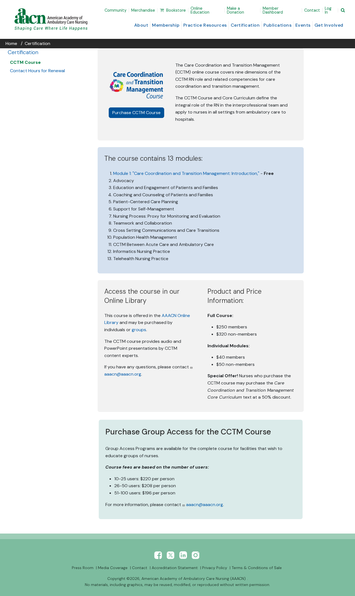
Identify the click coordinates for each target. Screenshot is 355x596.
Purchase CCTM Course (138, 112)
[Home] (52, 19)
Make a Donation (235, 10)
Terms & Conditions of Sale (257, 567)
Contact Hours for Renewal (37, 71)
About (141, 25)
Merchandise (143, 10)
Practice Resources (205, 25)
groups (139, 330)
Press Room (82, 567)
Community (115, 10)
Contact (312, 10)
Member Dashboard (273, 10)
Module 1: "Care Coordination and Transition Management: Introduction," (186, 173)
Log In (328, 10)
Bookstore (176, 10)
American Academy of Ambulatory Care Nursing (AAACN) (193, 578)
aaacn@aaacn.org (122, 374)
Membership (165, 25)
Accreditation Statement (175, 567)
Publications (277, 25)
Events (303, 25)
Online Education (200, 10)
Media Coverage (113, 567)
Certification (245, 25)
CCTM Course (25, 62)
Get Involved (329, 25)
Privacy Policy (214, 567)
